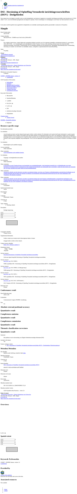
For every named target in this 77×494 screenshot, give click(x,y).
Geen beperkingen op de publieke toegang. (14, 152)
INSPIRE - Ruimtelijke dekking (8, 120)
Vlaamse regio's (4, 116)
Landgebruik (10, 77)
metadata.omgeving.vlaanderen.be (15, 5)
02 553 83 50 (4, 61)
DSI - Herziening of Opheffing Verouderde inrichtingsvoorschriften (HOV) (21, 364)
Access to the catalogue (6, 475)
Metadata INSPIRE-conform (13, 86)
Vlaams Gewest (10, 117)
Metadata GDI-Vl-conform (13, 85)
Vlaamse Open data (11, 89)
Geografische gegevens (12, 90)
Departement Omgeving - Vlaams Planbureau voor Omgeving (16, 65)
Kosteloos (9, 83)
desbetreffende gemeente (7, 54)
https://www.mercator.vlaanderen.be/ (9, 62)
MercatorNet (4, 58)
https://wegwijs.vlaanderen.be (8, 56)
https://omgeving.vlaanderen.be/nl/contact (10, 69)
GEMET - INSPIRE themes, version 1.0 (10, 76)
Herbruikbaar (10, 82)
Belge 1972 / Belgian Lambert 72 (11, 244)
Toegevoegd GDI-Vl (12, 87)
